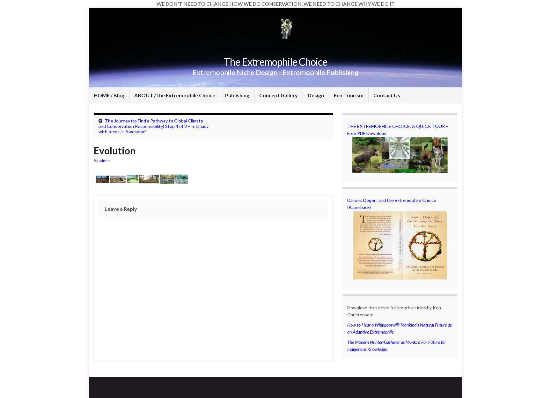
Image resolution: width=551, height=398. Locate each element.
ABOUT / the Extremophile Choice (174, 95)
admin (104, 160)
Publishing (237, 95)
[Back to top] (537, 384)
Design (316, 95)
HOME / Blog (109, 95)
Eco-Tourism (349, 95)
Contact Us (386, 95)
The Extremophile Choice (275, 61)
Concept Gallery (278, 95)
